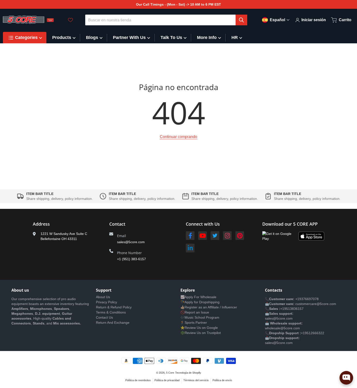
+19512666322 (312, 333)
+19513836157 (292, 309)
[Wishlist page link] (70, 20)
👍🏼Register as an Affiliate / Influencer (208, 307)
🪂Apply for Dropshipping (200, 302)
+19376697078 (307, 299)
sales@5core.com (131, 242)
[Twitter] (215, 235)
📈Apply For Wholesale (198, 297)
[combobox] (166, 20)
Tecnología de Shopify (188, 372)
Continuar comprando (178, 137)
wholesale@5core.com (282, 328)
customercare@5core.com (315, 304)
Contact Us (104, 317)
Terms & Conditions (111, 312)
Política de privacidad (166, 380)
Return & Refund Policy (114, 307)
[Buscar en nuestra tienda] (241, 20)
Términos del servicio (196, 380)
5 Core (170, 372)
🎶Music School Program (199, 317)
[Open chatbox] (346, 378)
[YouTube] (202, 235)
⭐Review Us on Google (199, 328)
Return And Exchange (112, 322)
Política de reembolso (138, 380)
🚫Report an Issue (194, 312)
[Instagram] (227, 235)
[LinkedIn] (190, 248)
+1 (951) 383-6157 (131, 259)
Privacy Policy (106, 302)
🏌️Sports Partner (193, 322)
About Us (103, 297)
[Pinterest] (239, 235)
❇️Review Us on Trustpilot (200, 333)
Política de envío (222, 380)
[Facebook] (190, 235)
